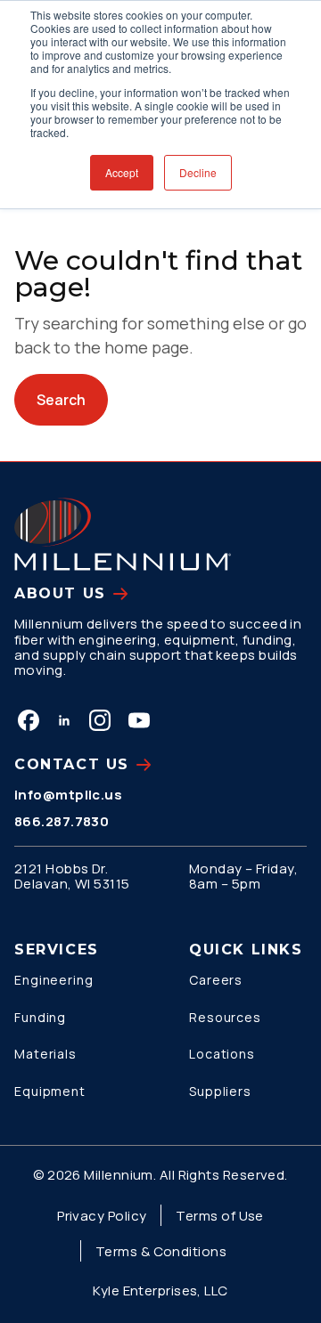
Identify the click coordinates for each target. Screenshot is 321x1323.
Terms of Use (219, 1215)
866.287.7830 (61, 821)
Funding (40, 1017)
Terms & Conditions (160, 1251)
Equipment (50, 1091)
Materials (45, 1053)
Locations (222, 1053)
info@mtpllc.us (68, 794)
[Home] (122, 534)
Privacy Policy (101, 1215)
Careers (216, 979)
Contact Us (71, 764)
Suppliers (220, 1091)
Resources (225, 1017)
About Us (60, 593)
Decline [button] (198, 172)
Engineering (54, 979)
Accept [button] (121, 172)
